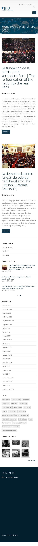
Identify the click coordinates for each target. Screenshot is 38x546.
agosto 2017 (7, 347)
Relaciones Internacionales (10, 427)
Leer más (5, 132)
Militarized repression (9, 419)
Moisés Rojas (22, 419)
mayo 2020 (7, 336)
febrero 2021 (7, 317)
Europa (4, 411)
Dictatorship (23, 403)
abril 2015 (6, 374)
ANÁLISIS (6, 251)
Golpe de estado (7, 415)
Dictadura (14, 403)
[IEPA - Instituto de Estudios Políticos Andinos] (7, 9)
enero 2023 (7, 313)
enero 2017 (7, 351)
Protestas (16, 423)
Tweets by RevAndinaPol (10, 535)
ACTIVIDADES (7, 247)
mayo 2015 (7, 370)
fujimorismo (22, 411)
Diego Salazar (6, 407)
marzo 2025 (7, 305)
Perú (30, 419)
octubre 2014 (7, 382)
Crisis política (16, 400)
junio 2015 (6, 366)
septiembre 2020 (8, 321)
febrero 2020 (7, 340)
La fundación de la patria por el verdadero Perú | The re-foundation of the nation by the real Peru (18, 77)
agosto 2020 (7, 325)
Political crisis (6, 423)
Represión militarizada (9, 431)
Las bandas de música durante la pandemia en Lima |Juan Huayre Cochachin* (18, 287)
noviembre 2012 (8, 389)
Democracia (26, 400)
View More (31, 460)
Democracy (5, 403)
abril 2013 (6, 385)
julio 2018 (6, 343)
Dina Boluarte (17, 407)
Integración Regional (21, 415)
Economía (27, 407)
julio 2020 (6, 328)
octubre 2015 (7, 363)
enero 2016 (7, 359)
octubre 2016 (7, 355)
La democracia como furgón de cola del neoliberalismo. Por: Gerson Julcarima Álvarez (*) (17, 181)
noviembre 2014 (8, 378)
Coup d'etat (6, 400)
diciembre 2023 (8, 309)
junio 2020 (6, 332)
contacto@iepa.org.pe (10, 477)
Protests (23, 423)
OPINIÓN (6, 255)
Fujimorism (12, 411)
